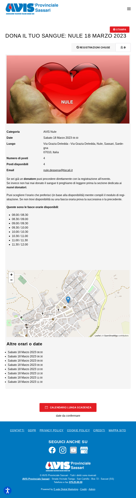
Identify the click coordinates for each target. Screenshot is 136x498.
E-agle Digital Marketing (66, 489)
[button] (129, 9)
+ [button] (11, 274)
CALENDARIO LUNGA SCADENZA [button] (71, 407)
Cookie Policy (78, 430)
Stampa (121, 29)
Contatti (17, 430)
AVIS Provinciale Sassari (36, 479)
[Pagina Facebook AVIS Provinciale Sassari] (52, 449)
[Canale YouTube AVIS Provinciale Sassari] (73, 449)
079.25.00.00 (75, 482)
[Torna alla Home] (31, 9)
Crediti (99, 430)
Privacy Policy (52, 430)
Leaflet (98, 335)
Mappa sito (117, 430)
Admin (92, 489)
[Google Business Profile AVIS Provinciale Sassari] (84, 449)
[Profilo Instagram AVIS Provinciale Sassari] (63, 449)
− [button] (11, 280)
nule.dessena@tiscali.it (58, 170)
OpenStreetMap (111, 335)
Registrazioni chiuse (94, 47)
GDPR (32, 430)
